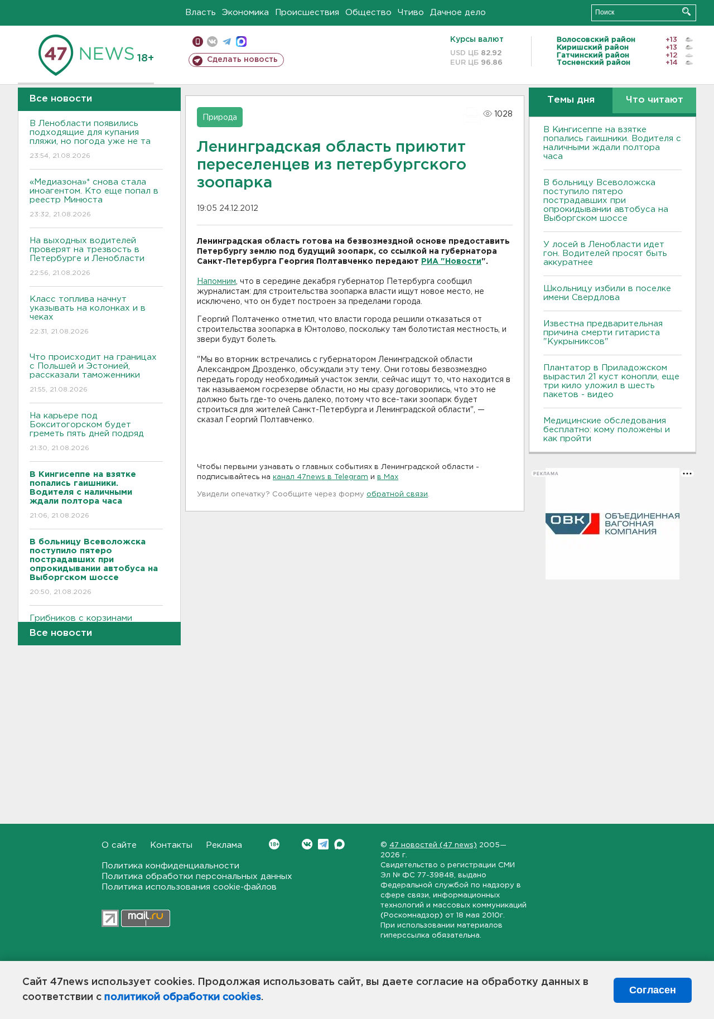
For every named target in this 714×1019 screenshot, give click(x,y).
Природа (219, 117)
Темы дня (571, 100)
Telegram (323, 844)
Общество (368, 12)
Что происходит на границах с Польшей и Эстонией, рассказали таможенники (93, 373)
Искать (686, 11)
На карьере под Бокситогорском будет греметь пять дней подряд (87, 431)
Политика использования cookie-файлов (189, 887)
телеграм (226, 41)
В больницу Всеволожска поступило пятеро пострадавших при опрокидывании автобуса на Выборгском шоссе (605, 200)
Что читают (654, 100)
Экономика (245, 12)
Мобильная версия (197, 41)
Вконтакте (307, 844)
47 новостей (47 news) (433, 845)
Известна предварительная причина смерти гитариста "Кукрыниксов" (603, 332)
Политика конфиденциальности (170, 866)
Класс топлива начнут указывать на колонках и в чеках (88, 315)
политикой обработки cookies (182, 997)
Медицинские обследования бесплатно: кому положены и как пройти (606, 429)
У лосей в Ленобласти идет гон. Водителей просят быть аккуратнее (605, 253)
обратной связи (397, 494)
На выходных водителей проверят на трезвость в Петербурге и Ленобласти (87, 256)
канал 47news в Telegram (320, 477)
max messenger (241, 41)
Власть (200, 12)
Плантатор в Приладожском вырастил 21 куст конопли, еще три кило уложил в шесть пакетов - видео (611, 381)
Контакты (171, 845)
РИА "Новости (451, 261)
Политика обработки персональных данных (197, 876)
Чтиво (411, 12)
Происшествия (307, 12)
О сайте (119, 845)
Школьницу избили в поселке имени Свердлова (607, 293)
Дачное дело (458, 12)
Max (339, 844)
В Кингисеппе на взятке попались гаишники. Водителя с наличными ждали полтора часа (612, 143)
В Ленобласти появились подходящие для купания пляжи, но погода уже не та (90, 139)
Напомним (216, 281)
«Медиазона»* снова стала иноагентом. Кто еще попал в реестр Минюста (94, 198)
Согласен (652, 990)
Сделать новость (242, 59)
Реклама (224, 845)
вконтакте (212, 41)
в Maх (387, 477)
